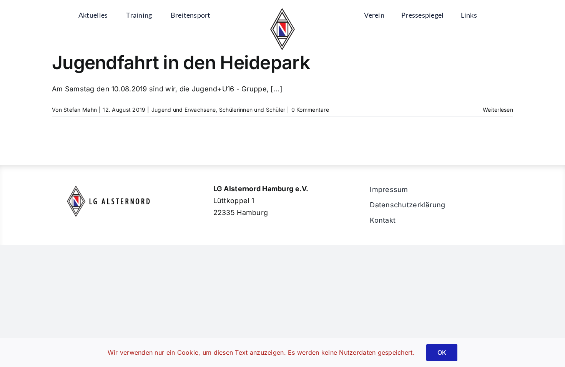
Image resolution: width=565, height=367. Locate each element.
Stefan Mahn (80, 109)
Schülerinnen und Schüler (252, 109)
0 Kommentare (310, 109)
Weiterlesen (498, 109)
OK (441, 352)
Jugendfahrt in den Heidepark (181, 62)
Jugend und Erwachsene (183, 109)
